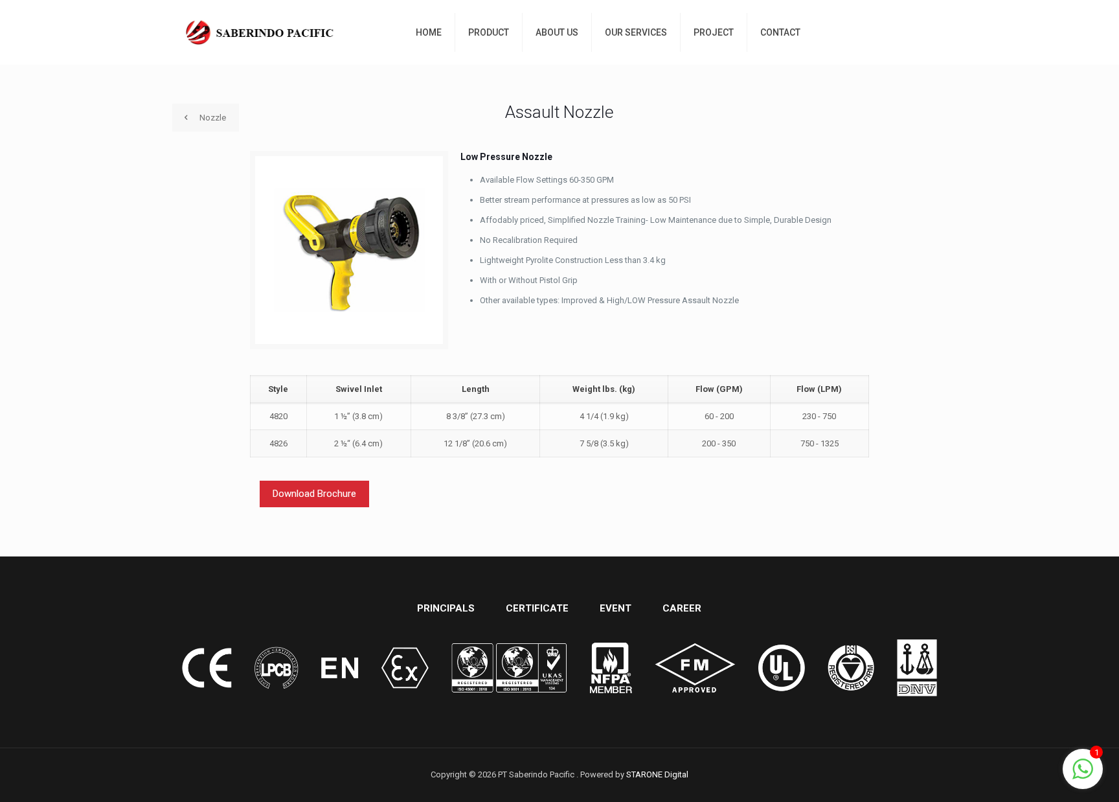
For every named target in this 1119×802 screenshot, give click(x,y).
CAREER (681, 608)
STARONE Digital (657, 774)
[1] (1082, 776)
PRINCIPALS (446, 608)
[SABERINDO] (260, 32)
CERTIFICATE (537, 608)
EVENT (615, 608)
